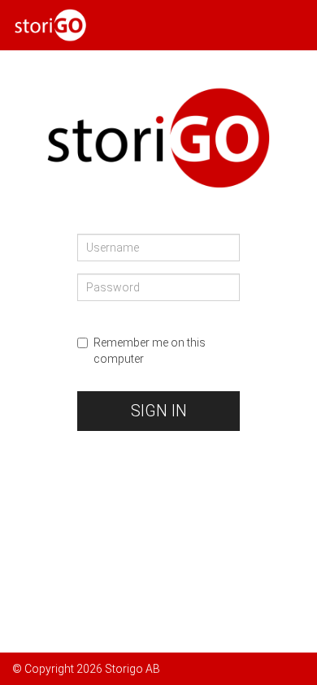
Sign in (159, 410)
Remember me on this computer (149, 350)
